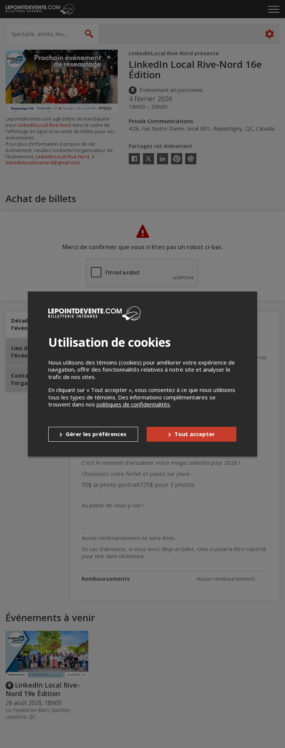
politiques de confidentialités (133, 404)
